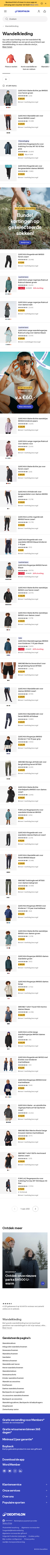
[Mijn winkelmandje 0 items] (45, 11)
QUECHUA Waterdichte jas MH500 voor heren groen (33, 91)
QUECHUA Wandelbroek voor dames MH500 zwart (31, 690)
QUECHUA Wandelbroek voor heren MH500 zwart (31, 117)
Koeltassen (7, 1385)
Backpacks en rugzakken (13, 1392)
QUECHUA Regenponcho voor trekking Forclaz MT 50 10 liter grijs (31, 146)
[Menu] (5, 11)
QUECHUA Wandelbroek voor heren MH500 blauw (31, 856)
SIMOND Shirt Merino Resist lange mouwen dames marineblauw (32, 1131)
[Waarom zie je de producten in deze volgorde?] (3, 86)
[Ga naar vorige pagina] (15, 1209)
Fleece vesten (11, 67)
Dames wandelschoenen (13, 1388)
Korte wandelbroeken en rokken (29, 68)
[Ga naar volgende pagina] (35, 1209)
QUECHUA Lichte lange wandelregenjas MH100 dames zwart (31, 1034)
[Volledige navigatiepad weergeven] (3, 26)
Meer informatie (25, 407)
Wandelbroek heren (11, 1364)
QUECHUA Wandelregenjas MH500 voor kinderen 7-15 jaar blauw (33, 642)
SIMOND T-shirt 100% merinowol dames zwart (32, 1154)
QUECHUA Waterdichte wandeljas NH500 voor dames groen (33, 932)
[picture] (8, 97)
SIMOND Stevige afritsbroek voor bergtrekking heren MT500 (32, 763)
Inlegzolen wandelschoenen (14, 1347)
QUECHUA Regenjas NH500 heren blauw (33, 566)
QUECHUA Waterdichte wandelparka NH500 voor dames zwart (32, 789)
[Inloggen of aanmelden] (39, 11)
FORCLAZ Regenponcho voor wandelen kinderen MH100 (31, 811)
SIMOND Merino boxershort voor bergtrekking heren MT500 (32, 664)
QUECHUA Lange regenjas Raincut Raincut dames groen (33, 281)
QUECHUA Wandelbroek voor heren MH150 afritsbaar (31, 715)
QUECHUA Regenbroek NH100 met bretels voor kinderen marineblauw (33, 1059)
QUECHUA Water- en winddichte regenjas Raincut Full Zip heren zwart (32, 1107)
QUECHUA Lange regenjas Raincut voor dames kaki (33, 303)
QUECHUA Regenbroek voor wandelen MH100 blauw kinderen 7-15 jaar (32, 542)
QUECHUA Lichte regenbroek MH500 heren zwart (31, 518)
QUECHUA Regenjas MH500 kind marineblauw (32, 1081)
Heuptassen (7, 1406)
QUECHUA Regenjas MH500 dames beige (33, 983)
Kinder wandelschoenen (13, 1378)
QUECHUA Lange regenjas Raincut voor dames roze (33, 442)
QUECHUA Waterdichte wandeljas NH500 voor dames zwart (33, 614)
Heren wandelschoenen (12, 1368)
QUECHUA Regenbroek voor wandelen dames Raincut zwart (32, 833)
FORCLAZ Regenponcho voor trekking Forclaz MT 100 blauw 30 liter (33, 1180)
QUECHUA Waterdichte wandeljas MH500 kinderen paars (33, 419)
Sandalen (6, 1357)
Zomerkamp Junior (10, 1409)
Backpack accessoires (12, 1399)
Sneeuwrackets (9, 1375)
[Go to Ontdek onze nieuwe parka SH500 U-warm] (43, 1283)
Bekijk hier (25, 242)
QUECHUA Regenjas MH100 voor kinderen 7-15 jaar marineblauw (32, 907)
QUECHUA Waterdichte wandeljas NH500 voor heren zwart (33, 589)
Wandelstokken (9, 1371)
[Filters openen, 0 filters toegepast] (5, 79)
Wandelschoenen (10, 1354)
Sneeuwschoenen (10, 1350)
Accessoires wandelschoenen (15, 1395)
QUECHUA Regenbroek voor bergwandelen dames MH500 (31, 167)
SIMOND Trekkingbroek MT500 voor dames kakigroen (31, 881)
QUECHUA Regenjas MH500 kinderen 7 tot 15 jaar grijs (30, 738)
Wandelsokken (9, 1343)
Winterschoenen (9, 1361)
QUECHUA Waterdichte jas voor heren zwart (32, 467)
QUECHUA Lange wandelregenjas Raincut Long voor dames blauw (33, 331)
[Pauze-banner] (42, 3)
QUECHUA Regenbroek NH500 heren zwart (31, 255)
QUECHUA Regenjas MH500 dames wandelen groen (33, 957)
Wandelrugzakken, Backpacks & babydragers (22, 1402)
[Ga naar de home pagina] (22, 11)
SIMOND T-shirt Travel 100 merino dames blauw (32, 1008)
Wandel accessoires (11, 1381)
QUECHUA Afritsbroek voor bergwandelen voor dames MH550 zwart (33, 494)
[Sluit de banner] (46, 3)
